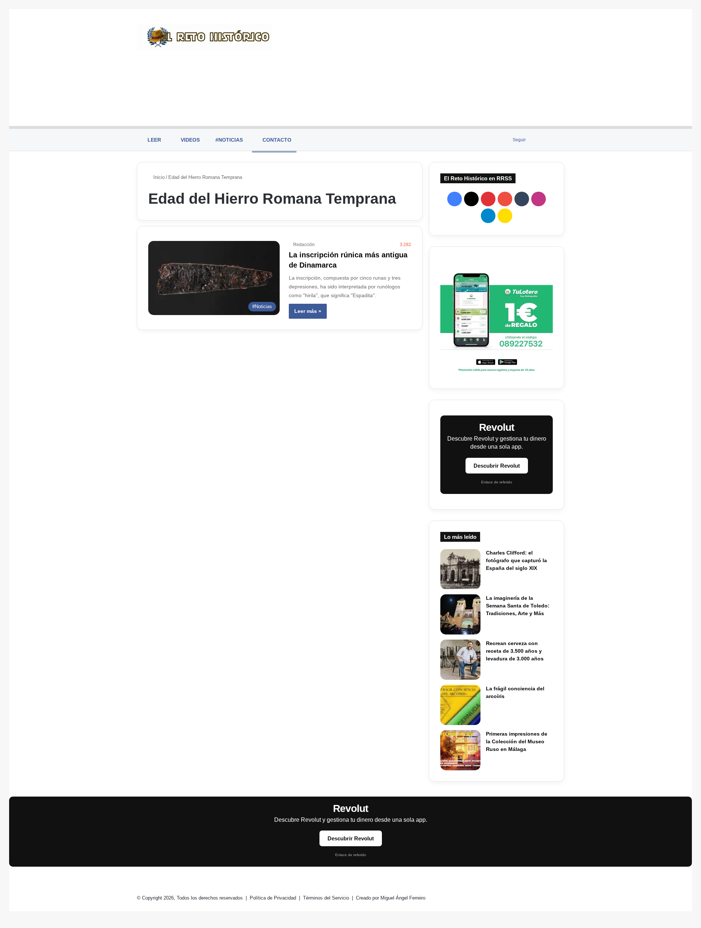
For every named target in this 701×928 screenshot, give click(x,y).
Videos (189, 140)
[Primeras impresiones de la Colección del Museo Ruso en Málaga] (460, 750)
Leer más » (307, 311)
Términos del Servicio (326, 898)
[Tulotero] (496, 317)
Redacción (304, 244)
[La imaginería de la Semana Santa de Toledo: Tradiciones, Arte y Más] (460, 614)
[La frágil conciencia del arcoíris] (460, 705)
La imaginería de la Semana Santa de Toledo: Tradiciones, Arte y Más (517, 605)
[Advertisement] (423, 67)
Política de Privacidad (274, 898)
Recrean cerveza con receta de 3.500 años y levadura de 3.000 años (515, 651)
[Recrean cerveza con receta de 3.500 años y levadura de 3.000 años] (460, 660)
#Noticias (228, 140)
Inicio (158, 177)
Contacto (276, 140)
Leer (153, 140)
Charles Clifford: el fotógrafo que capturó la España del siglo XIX (516, 560)
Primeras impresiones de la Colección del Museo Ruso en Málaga (516, 741)
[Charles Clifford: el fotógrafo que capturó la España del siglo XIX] (460, 569)
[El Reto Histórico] (204, 37)
